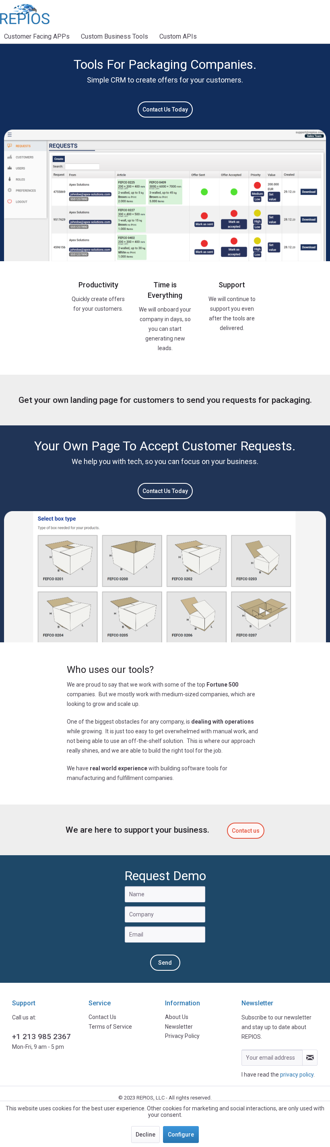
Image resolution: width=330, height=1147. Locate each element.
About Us (176, 1017)
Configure (181, 1134)
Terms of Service (110, 1026)
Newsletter (179, 1026)
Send (165, 962)
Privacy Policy (182, 1036)
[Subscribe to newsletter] (310, 1058)
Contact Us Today (165, 109)
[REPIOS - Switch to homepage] (25, 14)
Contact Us (102, 1017)
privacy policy (297, 1074)
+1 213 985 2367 (41, 1036)
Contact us (246, 830)
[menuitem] (39, 36)
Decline (145, 1134)
